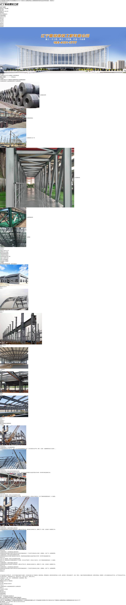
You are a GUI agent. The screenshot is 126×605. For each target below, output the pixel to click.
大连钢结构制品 (30, 118)
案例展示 (2, 23)
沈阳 (19, 601)
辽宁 (7, 601)
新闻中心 (2, 587)
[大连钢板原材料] (20, 95)
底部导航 (2, 590)
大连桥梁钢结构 (15, 75)
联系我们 (2, 26)
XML (5, 592)
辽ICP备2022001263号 (8, 604)
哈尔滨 (23, 601)
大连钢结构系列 (3, 81)
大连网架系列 (18, 81)
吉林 (9, 601)
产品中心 (2, 22)
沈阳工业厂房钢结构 (8, 580)
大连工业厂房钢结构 (21, 0)
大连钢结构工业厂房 (4, 75)
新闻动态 (2, 25)
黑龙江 (12, 601)
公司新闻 (6, 589)
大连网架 (10, 75)
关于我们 (2, 19)
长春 (21, 601)
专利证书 (10, 583)
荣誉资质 (2, 21)
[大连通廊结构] (37, 177)
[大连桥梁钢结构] (13, 217)
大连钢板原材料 (43, 95)
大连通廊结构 (77, 177)
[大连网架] (13, 237)
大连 (17, 601)
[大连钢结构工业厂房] (13, 137)
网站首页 (2, 18)
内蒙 (14, 601)
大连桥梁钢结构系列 (11, 81)
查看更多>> (2, 247)
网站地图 (2, 592)
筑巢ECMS (7, 603)
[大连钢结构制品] (13, 118)
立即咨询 (2, 249)
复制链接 (13, 598)
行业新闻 (2, 424)
